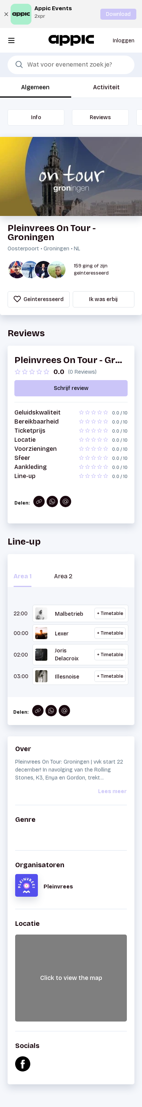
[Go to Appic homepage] (71, 39)
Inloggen (123, 40)
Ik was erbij (103, 299)
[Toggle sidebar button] (11, 40)
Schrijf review (71, 388)
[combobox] (71, 65)
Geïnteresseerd (43, 299)
